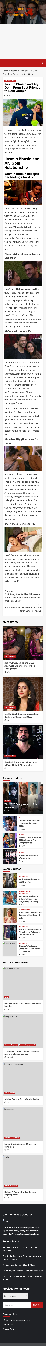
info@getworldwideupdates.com (16, 1320)
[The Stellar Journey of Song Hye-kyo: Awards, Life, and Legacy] (23, 1031)
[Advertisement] (23, 42)
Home (5, 70)
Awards (7, 801)
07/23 (8, 811)
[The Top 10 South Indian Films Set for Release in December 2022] (10, 932)
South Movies (23, 876)
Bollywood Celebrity (12, 1138)
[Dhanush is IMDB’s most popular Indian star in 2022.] (10, 823)
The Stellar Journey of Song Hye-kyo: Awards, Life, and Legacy (23, 1257)
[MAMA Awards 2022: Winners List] (10, 856)
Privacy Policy (9, 1329)
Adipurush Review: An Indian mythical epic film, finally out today (29, 899)
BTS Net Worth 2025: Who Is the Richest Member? (21, 1249)
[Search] (41, 62)
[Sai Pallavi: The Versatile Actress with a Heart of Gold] (10, 915)
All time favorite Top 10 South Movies (21, 1099)
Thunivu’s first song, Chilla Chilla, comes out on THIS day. (29, 949)
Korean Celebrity (11, 1045)
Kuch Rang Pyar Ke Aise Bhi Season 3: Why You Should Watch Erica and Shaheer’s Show (22, 596)
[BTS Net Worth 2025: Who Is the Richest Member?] (23, 983)
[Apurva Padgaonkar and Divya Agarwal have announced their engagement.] (23, 643)
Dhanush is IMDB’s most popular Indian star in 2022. (30, 823)
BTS (6, 997)
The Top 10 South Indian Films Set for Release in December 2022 (30, 932)
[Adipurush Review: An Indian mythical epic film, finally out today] (10, 898)
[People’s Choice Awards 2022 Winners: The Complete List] (10, 840)
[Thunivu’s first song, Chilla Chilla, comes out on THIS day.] (10, 948)
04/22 (9, 720)
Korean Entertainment (27, 1045)
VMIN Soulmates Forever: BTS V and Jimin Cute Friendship (23, 607)
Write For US (8, 1324)
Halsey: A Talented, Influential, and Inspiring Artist (22, 1277)
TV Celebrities (10, 81)
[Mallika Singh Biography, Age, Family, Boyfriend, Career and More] (23, 694)
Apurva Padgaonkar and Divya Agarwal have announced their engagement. (19, 666)
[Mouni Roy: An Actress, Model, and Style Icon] (23, 1124)
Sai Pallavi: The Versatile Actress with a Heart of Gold (30, 915)
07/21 (9, 95)
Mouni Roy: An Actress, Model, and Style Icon (23, 1270)
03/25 (9, 1009)
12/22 (8, 672)
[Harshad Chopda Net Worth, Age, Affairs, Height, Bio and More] (23, 742)
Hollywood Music (11, 1185)
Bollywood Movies (25, 891)
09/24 (9, 1057)
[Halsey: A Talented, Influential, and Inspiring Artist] (23, 1172)
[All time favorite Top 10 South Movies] (10, 880)
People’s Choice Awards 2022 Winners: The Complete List (30, 840)
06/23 (23, 905)
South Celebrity (24, 909)
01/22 (8, 768)
